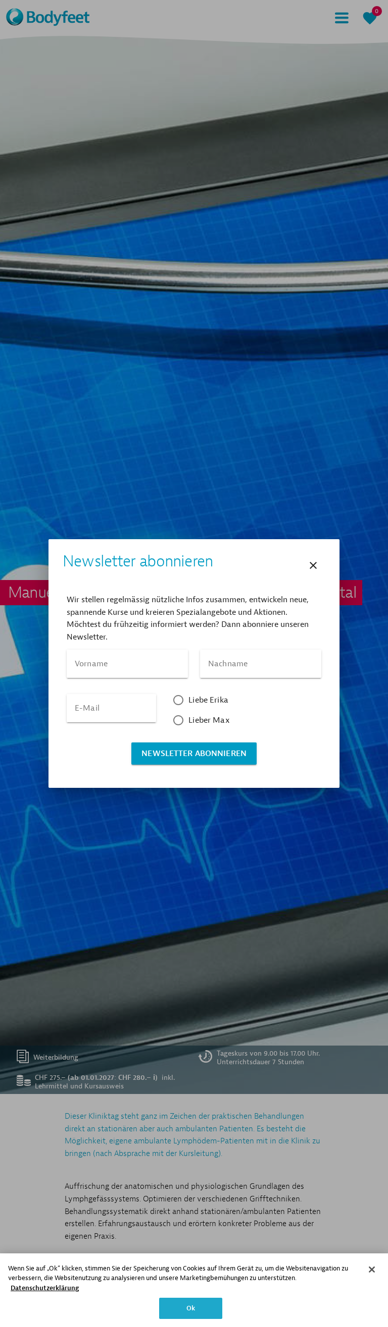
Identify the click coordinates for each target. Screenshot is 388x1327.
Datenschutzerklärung (45, 1288)
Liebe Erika (208, 700)
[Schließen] (372, 1269)
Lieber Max (209, 720)
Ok (190, 1308)
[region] (194, 1290)
